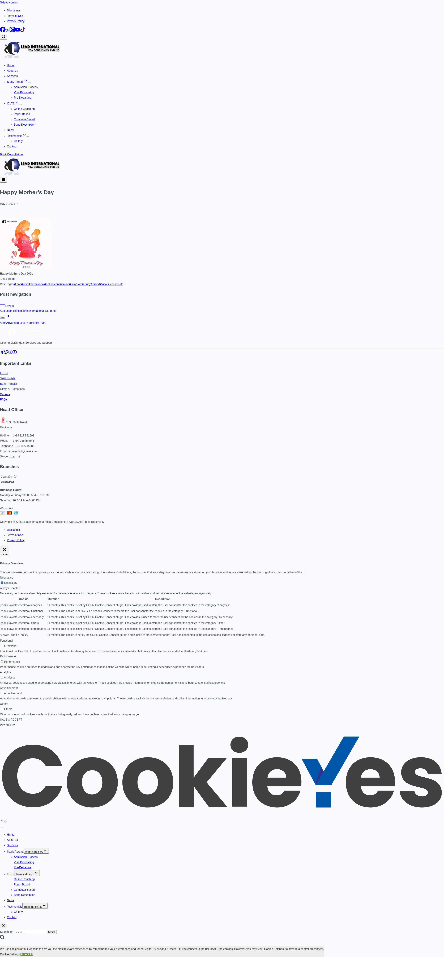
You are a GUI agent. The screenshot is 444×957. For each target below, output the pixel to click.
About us (12, 70)
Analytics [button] (5, 672)
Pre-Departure (22, 97)
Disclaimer (13, 10)
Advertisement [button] (9, 688)
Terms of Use (15, 15)
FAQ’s (4, 399)
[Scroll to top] (2, 821)
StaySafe (75, 284)
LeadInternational (32, 284)
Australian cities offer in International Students (28, 308)
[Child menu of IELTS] (20, 104)
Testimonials (7, 378)
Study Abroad (15, 851)
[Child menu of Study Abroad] (29, 82)
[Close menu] (1, 827)
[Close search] (3, 925)
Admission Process (26, 87)
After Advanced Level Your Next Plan (22, 320)
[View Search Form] (3, 37)
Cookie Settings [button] (10, 954)
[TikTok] (22, 31)
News (10, 129)
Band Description (24, 124)
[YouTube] (17, 31)
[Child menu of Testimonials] (28, 136)
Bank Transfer (8, 383)
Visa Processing (24, 92)
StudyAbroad (91, 284)
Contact (11, 146)
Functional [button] (6, 640)
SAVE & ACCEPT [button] (11, 719)
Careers (5, 394)
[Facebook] (3, 31)
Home (10, 65)
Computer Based (24, 119)
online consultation (56, 284)
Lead (17, 284)
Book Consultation (11, 154)
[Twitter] (8, 31)
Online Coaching (24, 108)
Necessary (10, 582)
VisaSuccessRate (111, 284)
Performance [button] (8, 656)
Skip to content (9, 2)
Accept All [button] (26, 954)
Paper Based (22, 114)
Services (12, 75)
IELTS (4, 373)
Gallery (18, 141)
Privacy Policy (15, 21)
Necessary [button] (6, 577)
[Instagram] (12, 31)
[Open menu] (3, 180)
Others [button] (4, 703)
